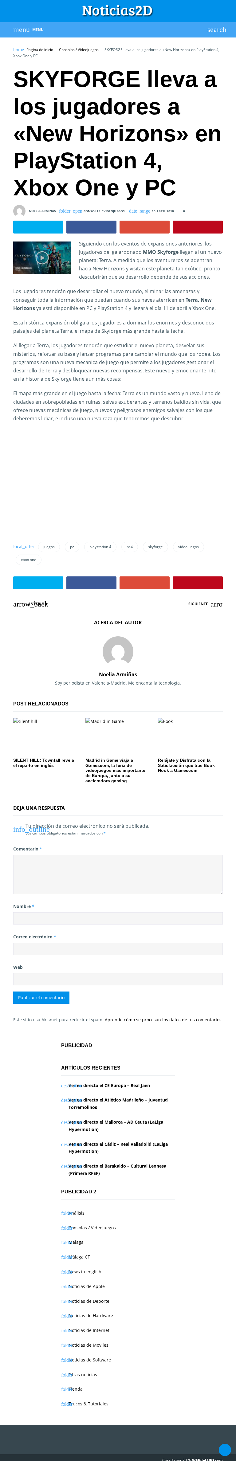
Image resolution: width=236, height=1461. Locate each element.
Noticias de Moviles (88, 1345)
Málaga (76, 1242)
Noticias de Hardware (91, 1315)
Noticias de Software (90, 1360)
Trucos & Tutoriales (88, 1404)
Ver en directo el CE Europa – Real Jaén (109, 1085)
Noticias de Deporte (89, 1301)
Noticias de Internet (89, 1330)
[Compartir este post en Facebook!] (91, 227)
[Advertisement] (64, 489)
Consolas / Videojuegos (79, 49)
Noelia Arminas (42, 210)
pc (72, 546)
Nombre (23, 906)
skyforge (155, 546)
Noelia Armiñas (118, 674)
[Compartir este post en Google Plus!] (145, 227)
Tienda (76, 1389)
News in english (85, 1271)
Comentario (27, 849)
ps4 (130, 546)
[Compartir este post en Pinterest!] (198, 227)
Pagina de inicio (39, 49)
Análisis (77, 1213)
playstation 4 (100, 546)
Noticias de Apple (87, 1286)
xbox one (28, 559)
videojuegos (188, 546)
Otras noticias (83, 1374)
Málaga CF (79, 1257)
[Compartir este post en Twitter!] (38, 227)
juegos (49, 546)
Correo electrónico (34, 937)
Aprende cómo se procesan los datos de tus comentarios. (164, 1020)
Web (18, 967)
